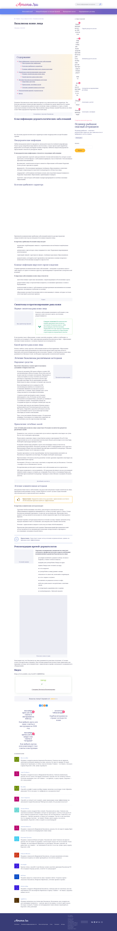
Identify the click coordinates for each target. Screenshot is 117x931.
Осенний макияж (24, 562)
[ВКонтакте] (40, 706)
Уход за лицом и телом (26, 18)
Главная (18, 18)
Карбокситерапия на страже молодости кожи (58, 718)
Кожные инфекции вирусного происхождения (37, 69)
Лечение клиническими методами (33, 87)
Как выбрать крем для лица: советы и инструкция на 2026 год (28, 725)
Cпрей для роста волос (89, 28)
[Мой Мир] (47, 706)
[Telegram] (42, 706)
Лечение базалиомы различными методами (33, 80)
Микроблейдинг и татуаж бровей (48, 11)
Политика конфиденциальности (29, 924)
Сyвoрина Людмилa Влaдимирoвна (43, 689)
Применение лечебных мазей (31, 84)
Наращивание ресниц (87, 11)
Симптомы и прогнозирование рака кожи (32, 72)
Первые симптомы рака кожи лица (33, 74)
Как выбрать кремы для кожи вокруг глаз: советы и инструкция (28, 746)
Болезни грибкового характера (32, 66)
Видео (21, 93)
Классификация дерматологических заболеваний (35, 61)
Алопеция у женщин (88, 112)
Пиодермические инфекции (31, 63)
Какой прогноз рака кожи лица (32, 77)
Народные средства (28, 81)
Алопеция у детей (87, 102)
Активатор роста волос (89, 58)
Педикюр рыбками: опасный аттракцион (87, 125)
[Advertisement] (43, 41)
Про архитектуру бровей (24, 323)
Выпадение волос (69, 11)
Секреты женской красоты (83, 120)
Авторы (63, 924)
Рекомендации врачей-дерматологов (31, 90)
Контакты (16, 924)
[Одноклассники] (44, 706)
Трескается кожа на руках (63, 377)
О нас (51, 924)
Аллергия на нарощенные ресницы (90, 89)
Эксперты (56, 924)
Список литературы (43, 924)
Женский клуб (27, 11)
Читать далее (79, 137)
